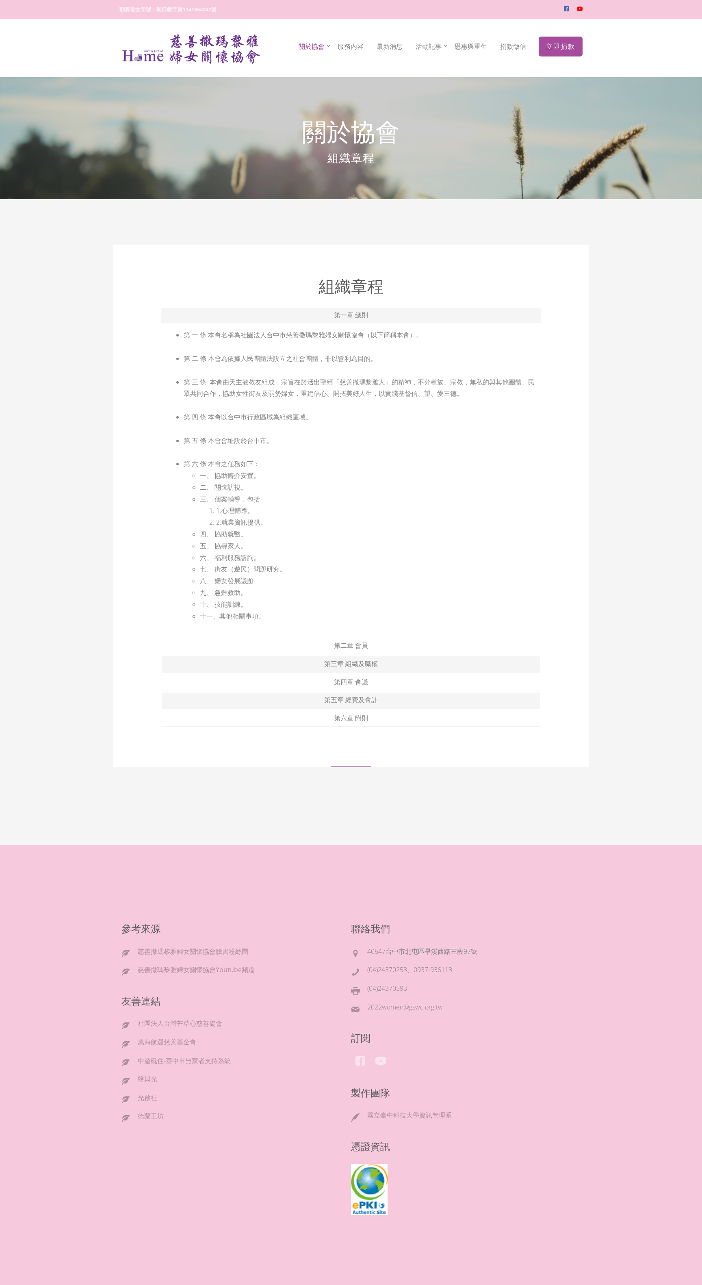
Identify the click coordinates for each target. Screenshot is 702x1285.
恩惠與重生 (471, 46)
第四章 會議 (351, 681)
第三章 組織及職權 (351, 663)
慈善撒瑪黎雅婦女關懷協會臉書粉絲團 (193, 951)
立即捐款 (560, 46)
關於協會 (312, 46)
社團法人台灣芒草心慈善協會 (180, 1023)
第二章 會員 (351, 645)
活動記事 (429, 46)
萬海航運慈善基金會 (167, 1042)
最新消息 (390, 46)
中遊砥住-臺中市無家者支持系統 (184, 1060)
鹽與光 (147, 1078)
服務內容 (351, 46)
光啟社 (147, 1097)
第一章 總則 (351, 314)
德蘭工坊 (151, 1115)
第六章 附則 (351, 718)
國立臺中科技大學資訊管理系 (409, 1115)
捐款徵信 (513, 46)
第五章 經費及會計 (351, 699)
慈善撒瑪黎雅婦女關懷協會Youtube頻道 (196, 969)
